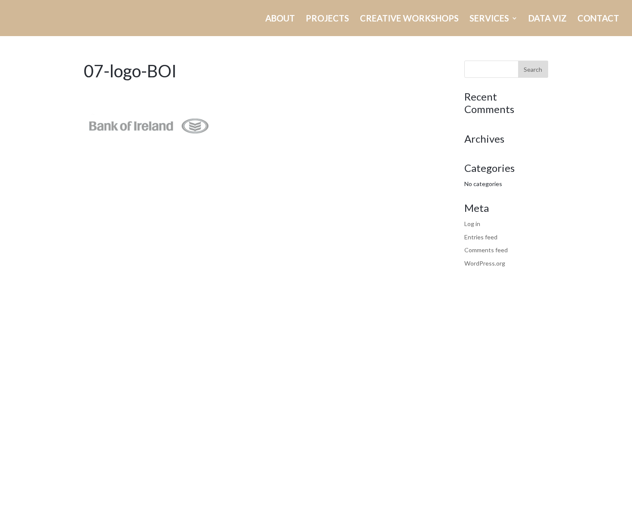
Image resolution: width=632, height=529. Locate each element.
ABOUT (280, 19)
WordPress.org (484, 263)
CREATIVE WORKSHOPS (409, 19)
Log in (472, 223)
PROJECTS (327, 19)
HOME (190, 19)
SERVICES (489, 19)
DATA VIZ (547, 19)
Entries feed (480, 237)
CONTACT (598, 19)
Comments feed (486, 250)
